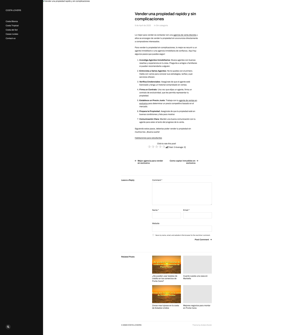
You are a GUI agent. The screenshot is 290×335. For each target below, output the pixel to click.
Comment (157, 180)
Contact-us (11, 38)
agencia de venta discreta (184, 35)
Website (155, 223)
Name (155, 210)
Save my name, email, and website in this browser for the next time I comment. (182, 235)
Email (186, 210)
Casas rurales (12, 34)
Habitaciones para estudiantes (148, 138)
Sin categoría (162, 25)
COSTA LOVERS (13, 10)
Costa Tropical (12, 25)
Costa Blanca (12, 21)
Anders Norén (206, 325)
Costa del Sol (12, 30)
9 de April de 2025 (143, 25)
